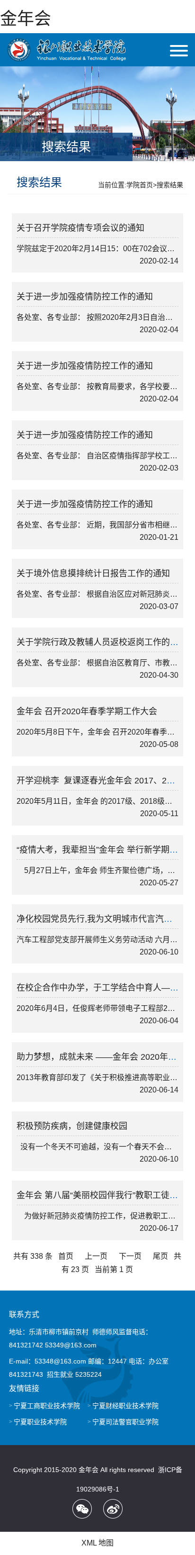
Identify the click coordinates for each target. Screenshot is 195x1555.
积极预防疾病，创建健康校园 (72, 1126)
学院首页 (139, 185)
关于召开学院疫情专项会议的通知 (80, 228)
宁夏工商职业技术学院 (47, 1406)
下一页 (130, 1256)
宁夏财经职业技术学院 (125, 1406)
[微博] (113, 1509)
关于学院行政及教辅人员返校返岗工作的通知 (102, 642)
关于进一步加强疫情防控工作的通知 (85, 296)
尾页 (160, 1256)
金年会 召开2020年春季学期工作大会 (87, 711)
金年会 (25, 18)
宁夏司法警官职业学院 (125, 1422)
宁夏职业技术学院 (40, 1422)
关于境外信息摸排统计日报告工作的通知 (93, 573)
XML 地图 (97, 1543)
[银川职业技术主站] (66, 50)
